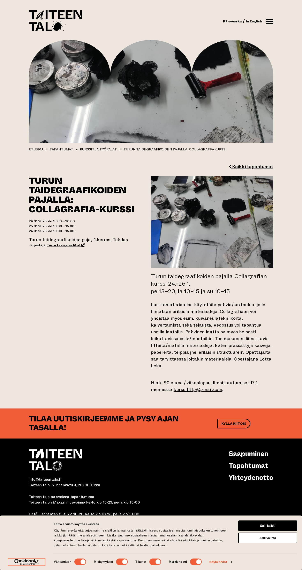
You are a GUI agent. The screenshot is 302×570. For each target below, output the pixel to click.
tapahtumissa (82, 496)
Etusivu (36, 149)
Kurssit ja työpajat (98, 149)
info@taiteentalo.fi (45, 479)
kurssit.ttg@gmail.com (198, 389)
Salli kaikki (267, 525)
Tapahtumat (61, 149)
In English (254, 21)
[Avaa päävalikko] (269, 20)
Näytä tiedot (218, 562)
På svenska (232, 21)
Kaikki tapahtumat (252, 166)
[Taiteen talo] (90, 460)
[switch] (122, 561)
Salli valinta (267, 538)
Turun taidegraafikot (66, 245)
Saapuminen (248, 453)
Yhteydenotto (251, 477)
